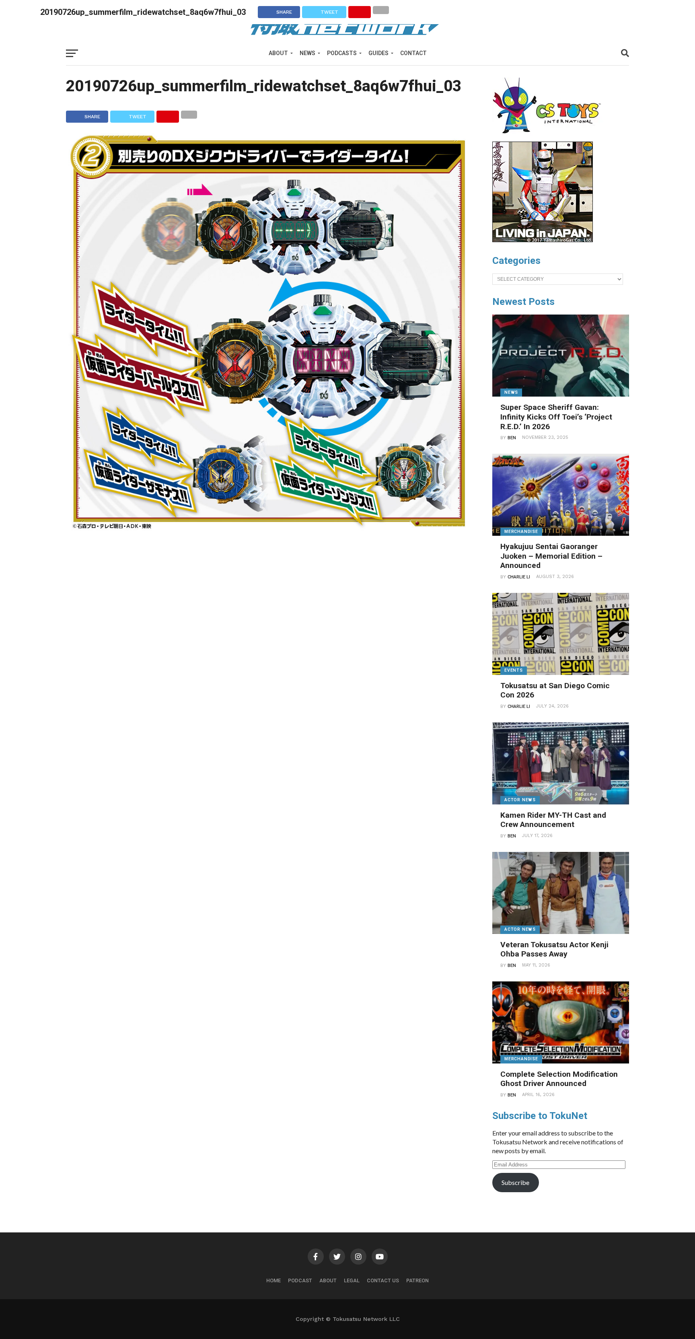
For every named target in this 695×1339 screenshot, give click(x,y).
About (278, 53)
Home (273, 1280)
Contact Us (383, 1280)
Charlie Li (519, 577)
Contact (413, 53)
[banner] (542, 240)
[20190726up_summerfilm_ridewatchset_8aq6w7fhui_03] (267, 530)
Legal (352, 1280)
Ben (512, 437)
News (307, 53)
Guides (378, 53)
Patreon (417, 1280)
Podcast (300, 1280)
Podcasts (342, 53)
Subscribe (515, 1182)
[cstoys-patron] (549, 137)
